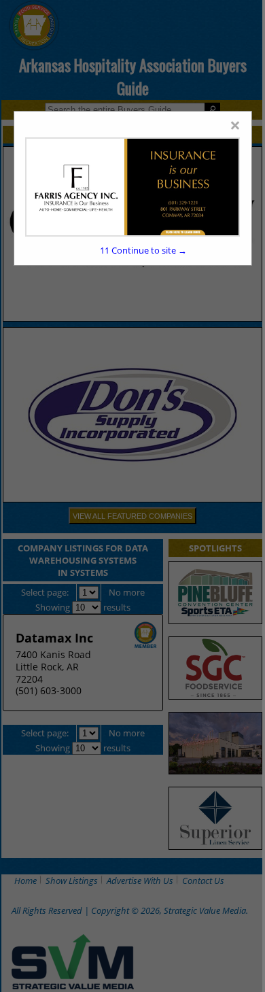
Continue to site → (143, 250)
